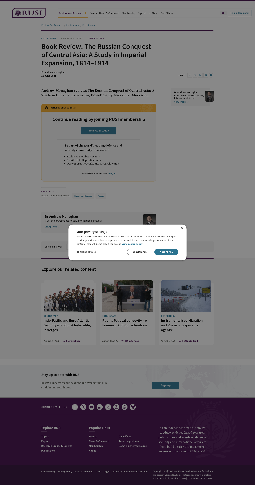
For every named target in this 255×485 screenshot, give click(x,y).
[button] (86, 252)
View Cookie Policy (132, 243)
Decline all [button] (140, 251)
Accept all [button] (166, 251)
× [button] (182, 228)
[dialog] (127, 242)
